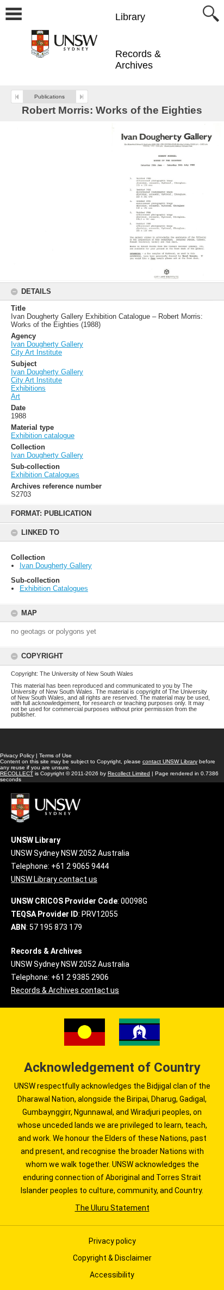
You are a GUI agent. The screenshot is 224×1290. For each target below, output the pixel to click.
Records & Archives (138, 59)
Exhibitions (28, 388)
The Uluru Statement (112, 1207)
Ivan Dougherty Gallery (56, 565)
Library (130, 16)
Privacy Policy (17, 755)
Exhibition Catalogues (54, 588)
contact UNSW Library (169, 761)
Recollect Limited (129, 773)
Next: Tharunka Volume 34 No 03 (82, 96)
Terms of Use (55, 755)
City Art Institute (36, 352)
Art (15, 396)
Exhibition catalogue (42, 435)
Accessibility (112, 1274)
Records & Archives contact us (65, 990)
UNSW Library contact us (54, 879)
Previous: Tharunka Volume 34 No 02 (17, 96)
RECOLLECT (16, 773)
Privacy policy (112, 1241)
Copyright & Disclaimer (112, 1258)
